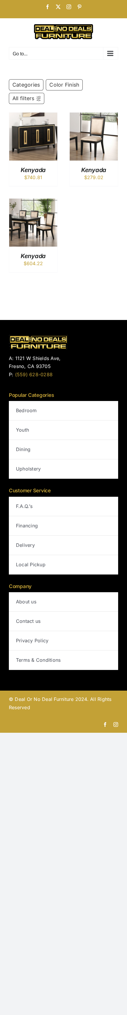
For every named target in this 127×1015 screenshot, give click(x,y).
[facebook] (105, 724)
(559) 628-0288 (34, 374)
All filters (23, 98)
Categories (26, 85)
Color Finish (64, 85)
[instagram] (115, 724)
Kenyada (33, 170)
